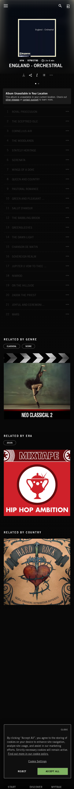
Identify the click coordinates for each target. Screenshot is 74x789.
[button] (37, 38)
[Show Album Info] (37, 75)
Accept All (53, 771)
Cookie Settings (37, 761)
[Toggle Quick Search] (60, 5)
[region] (37, 751)
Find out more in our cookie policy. (28, 753)
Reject (22, 771)
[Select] (44, 75)
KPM (22, 60)
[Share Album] (30, 75)
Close (64, 729)
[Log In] (68, 6)
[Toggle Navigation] (6, 6)
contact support (31, 99)
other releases (12, 99)
